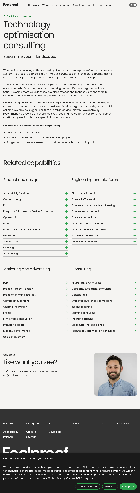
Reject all (110, 486)
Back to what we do (19, 16)
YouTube (99, 423)
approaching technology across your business (31, 106)
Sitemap (31, 437)
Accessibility (10, 432)
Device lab (55, 432)
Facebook (123, 423)
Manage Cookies (88, 486)
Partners (8, 437)
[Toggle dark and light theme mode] (133, 5)
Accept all (128, 486)
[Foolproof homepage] (11, 5)
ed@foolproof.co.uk (15, 375)
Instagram (32, 423)
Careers (31, 432)
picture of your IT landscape (79, 77)
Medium (76, 423)
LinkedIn (8, 423)
